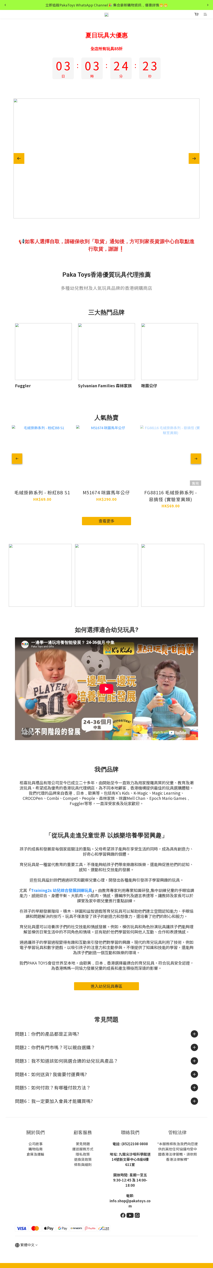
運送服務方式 (82, 1148)
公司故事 (35, 1143)
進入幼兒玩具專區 (106, 986)
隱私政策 (83, 1154)
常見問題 (83, 1143)
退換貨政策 (83, 1159)
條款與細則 (83, 1164)
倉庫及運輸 (35, 1154)
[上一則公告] (5, 5)
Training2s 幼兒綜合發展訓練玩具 (61, 890)
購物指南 (35, 1148)
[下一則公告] (208, 5)
